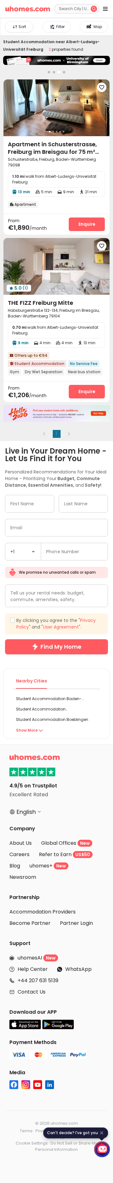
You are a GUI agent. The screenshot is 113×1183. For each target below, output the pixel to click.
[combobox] (24, 1115)
